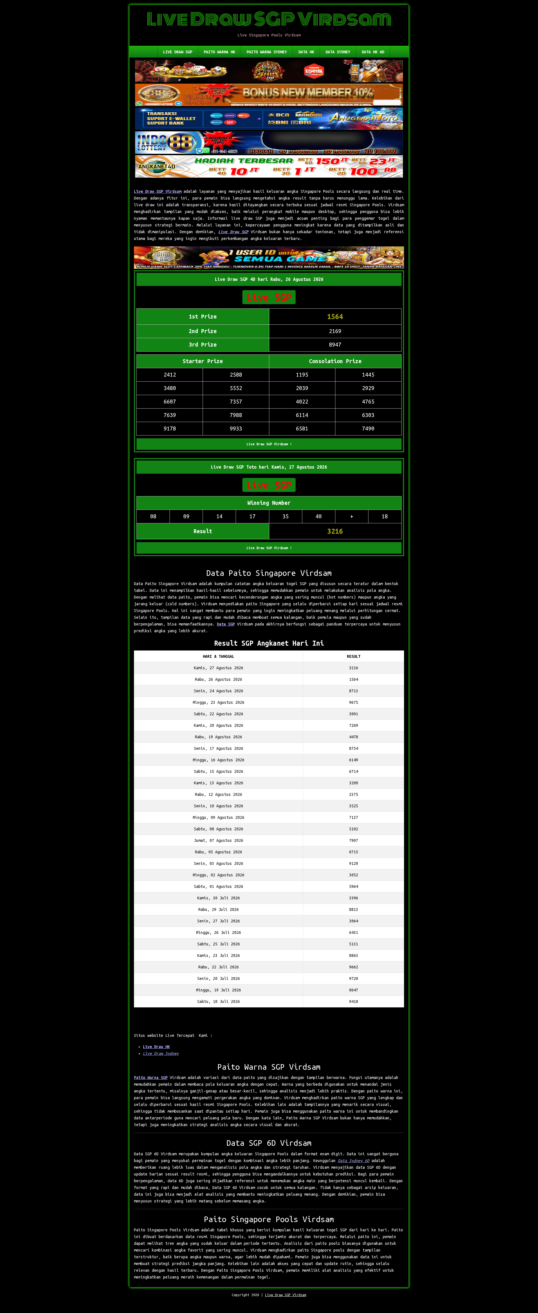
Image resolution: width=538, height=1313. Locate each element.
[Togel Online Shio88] (269, 258)
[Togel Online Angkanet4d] (269, 167)
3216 (335, 531)
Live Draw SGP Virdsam (157, 191)
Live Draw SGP (177, 52)
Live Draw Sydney (161, 1053)
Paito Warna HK (219, 52)
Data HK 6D (373, 52)
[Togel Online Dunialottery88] (269, 95)
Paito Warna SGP (151, 1077)
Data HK (306, 52)
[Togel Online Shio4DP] (269, 71)
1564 (335, 316)
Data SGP (226, 624)
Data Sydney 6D (353, 1160)
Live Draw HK (156, 1046)
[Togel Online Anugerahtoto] (269, 119)
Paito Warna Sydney (267, 52)
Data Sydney (338, 52)
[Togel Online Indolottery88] (269, 143)
